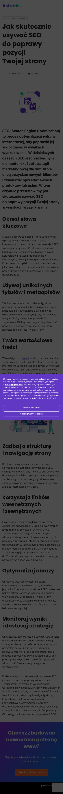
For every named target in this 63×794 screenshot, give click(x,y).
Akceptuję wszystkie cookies (31, 414)
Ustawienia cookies (31, 407)
